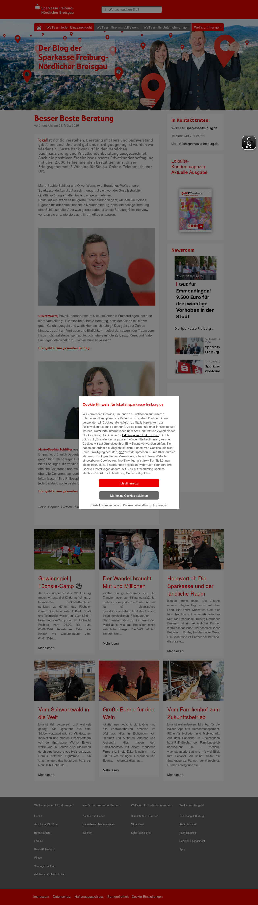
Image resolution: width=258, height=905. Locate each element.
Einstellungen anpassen (106, 505)
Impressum (160, 505)
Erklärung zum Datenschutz (140, 435)
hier (121, 452)
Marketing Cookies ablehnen (129, 495)
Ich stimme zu (129, 483)
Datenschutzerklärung (137, 505)
